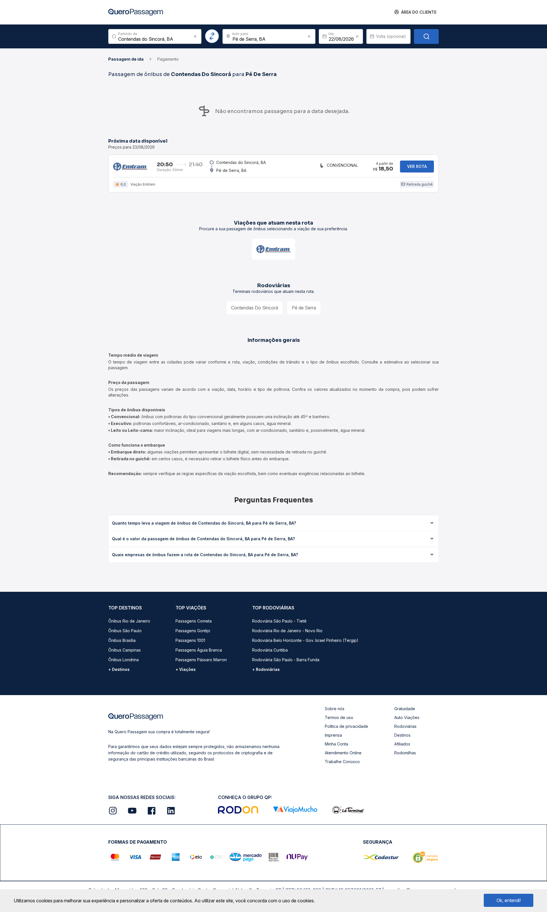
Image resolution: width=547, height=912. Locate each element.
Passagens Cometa (193, 621)
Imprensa (333, 735)
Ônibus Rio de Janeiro (129, 621)
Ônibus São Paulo (125, 630)
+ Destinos (119, 669)
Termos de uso (339, 717)
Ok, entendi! (509, 900)
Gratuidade (404, 708)
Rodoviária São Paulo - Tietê (279, 621)
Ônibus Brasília (122, 640)
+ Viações (185, 669)
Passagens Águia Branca (198, 650)
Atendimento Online (343, 752)
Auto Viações (406, 717)
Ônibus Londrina (123, 659)
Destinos (402, 735)
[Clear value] (357, 36)
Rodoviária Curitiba (270, 650)
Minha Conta (336, 743)
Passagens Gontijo (192, 630)
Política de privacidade (346, 726)
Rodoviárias (405, 726)
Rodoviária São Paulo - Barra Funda (285, 659)
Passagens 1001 (190, 640)
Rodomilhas (405, 752)
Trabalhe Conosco (342, 761)
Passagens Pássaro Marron (201, 659)
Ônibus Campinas (124, 650)
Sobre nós (334, 708)
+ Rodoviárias (266, 669)
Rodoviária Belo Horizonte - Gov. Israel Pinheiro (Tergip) (305, 640)
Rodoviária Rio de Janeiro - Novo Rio (287, 630)
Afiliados (402, 743)
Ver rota (417, 166)
